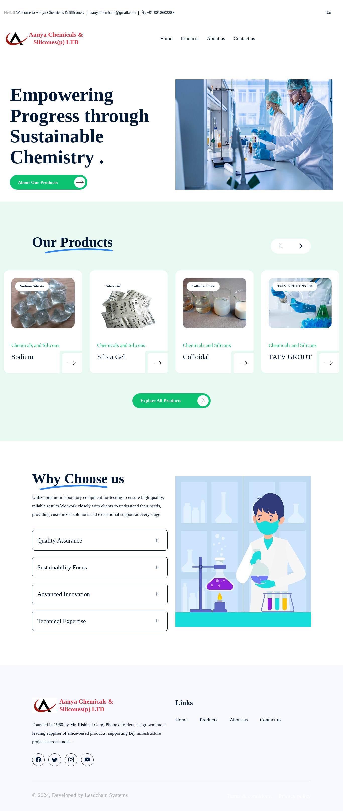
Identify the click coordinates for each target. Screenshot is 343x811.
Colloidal (196, 357)
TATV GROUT (290, 357)
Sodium (22, 357)
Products (190, 38)
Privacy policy (295, 796)
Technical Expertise (61, 621)
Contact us (244, 38)
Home (166, 38)
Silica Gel (111, 357)
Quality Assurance (59, 540)
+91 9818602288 (160, 12)
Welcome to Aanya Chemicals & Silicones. (44, 12)
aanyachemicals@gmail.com (113, 12)
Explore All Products (160, 400)
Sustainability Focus (62, 567)
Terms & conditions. (249, 796)
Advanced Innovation (63, 594)
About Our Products (38, 182)
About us (216, 38)
